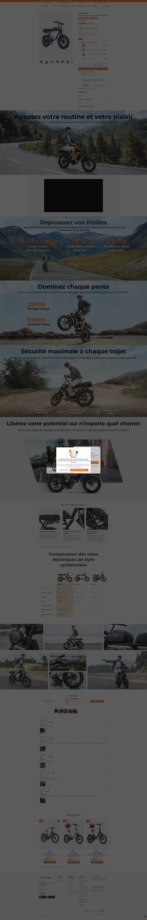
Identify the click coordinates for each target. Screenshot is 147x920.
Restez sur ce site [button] (64, 469)
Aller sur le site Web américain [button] (78, 469)
